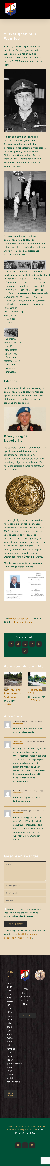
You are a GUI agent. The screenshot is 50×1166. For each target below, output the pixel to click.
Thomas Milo (18, 742)
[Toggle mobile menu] (44, 4)
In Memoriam (17, 622)
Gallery (13, 682)
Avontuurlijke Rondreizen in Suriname (12, 675)
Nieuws (28, 622)
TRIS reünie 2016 (36, 675)
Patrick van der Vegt (19, 618)
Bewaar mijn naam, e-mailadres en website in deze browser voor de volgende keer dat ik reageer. (23, 913)
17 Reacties (36, 700)
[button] (6, 689)
